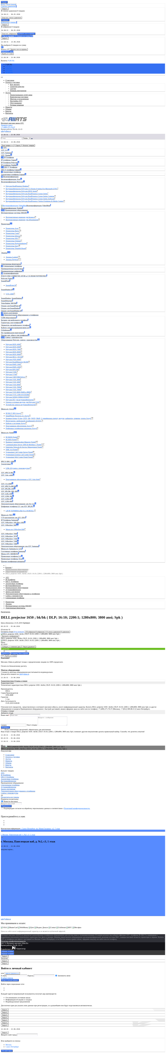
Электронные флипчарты (15, 608)
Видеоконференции (13, 586)
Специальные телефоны (15, 598)
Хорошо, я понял (7, 951)
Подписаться (6, 806)
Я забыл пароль (7, 978)
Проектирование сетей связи (21, 95)
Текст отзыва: (32, 725)
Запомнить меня (64, 976)
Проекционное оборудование (16, 569)
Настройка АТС (16, 101)
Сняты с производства (14, 596)
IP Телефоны (10, 580)
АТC (7, 577)
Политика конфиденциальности (13, 941)
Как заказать (15, 84)
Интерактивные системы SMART (19, 606)
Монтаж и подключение (19, 99)
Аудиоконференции (13, 590)
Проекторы (10, 602)
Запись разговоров (13, 592)
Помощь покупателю (18, 91)
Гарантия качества (17, 87)
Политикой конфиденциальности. (77, 808)
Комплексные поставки (19, 97)
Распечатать (5, 612)
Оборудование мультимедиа (16, 572)
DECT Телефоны (12, 582)
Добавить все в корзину (26, 34)
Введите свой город (8, 1035)
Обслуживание (16, 103)
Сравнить (5, 20)
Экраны (9, 604)
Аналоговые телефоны (14, 584)
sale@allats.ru (24, 674)
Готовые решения (17, 105)
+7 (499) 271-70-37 (8, 127)
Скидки (13, 89)
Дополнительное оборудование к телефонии (23, 594)
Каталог (8, 567)
